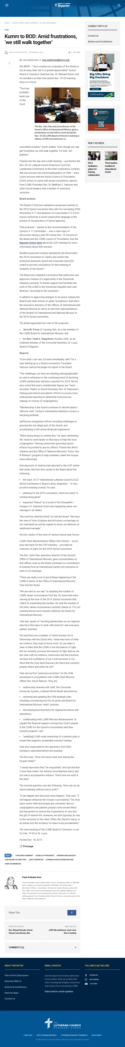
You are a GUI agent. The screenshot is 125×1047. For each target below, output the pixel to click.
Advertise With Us (13, 981)
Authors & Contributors (16, 987)
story (31, 242)
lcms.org (28, 1035)
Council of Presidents (44, 855)
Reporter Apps (12, 993)
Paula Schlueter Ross (18, 52)
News (7, 30)
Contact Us (93, 36)
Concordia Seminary (24, 855)
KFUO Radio (96, 1035)
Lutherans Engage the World (74, 1035)
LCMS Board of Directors (15, 860)
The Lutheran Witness (46, 1035)
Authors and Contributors (100, 41)
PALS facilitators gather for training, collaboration (94, 169)
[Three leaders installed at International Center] (111, 155)
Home (7, 23)
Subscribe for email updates (59, 991)
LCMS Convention (36, 860)
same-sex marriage (13, 864)
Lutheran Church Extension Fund (59, 860)
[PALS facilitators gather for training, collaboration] (94, 155)
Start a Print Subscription (17, 975)
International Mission (66, 855)
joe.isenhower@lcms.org (56, 60)
